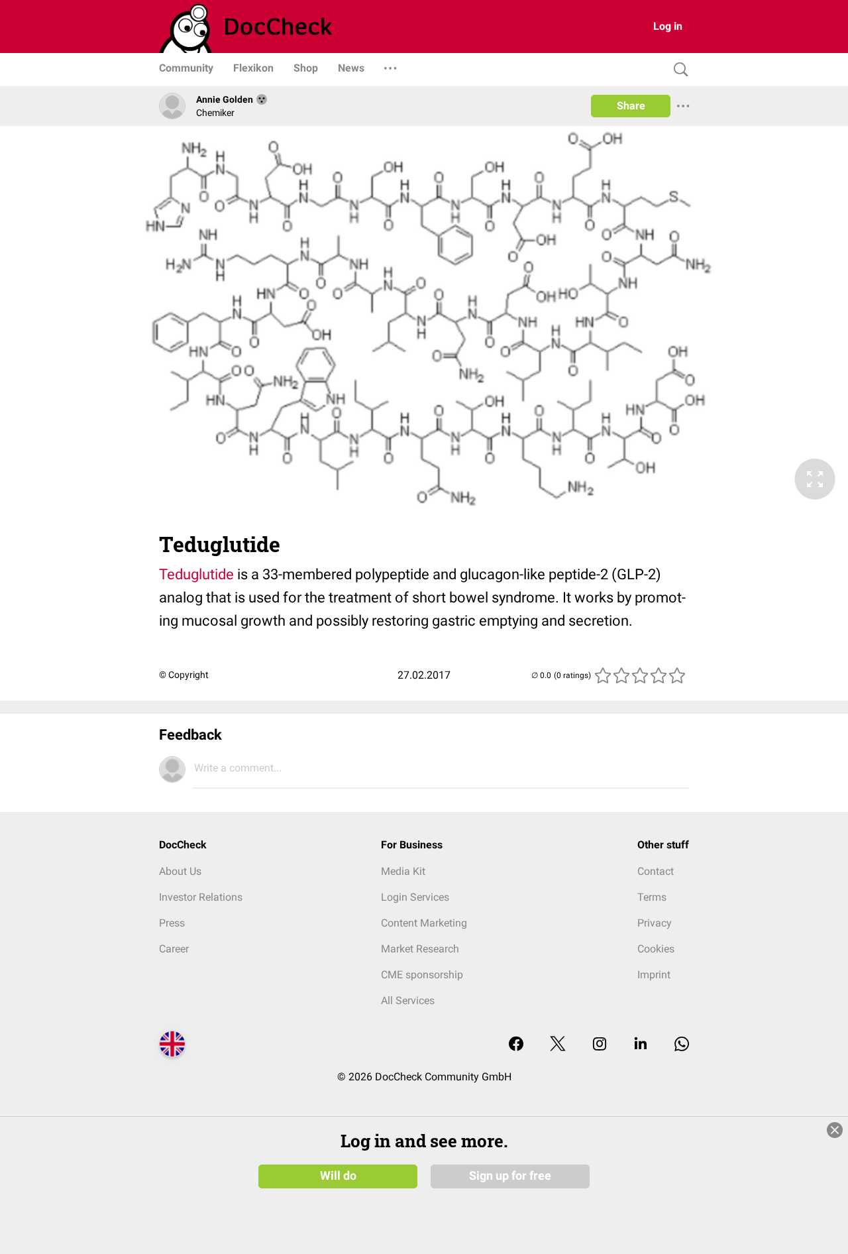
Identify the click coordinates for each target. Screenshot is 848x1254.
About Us (180, 871)
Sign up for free (510, 1175)
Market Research (420, 948)
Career (174, 948)
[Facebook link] (516, 1045)
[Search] (677, 70)
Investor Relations (200, 897)
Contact (655, 871)
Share (631, 105)
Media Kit (403, 871)
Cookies (655, 948)
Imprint (653, 974)
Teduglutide (196, 574)
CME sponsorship (422, 974)
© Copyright (184, 674)
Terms (651, 897)
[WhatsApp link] (681, 1045)
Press (172, 923)
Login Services (415, 897)
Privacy (654, 923)
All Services (408, 1000)
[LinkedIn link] (640, 1045)
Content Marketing (424, 923)
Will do (338, 1175)
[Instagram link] (599, 1045)
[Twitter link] (558, 1045)
